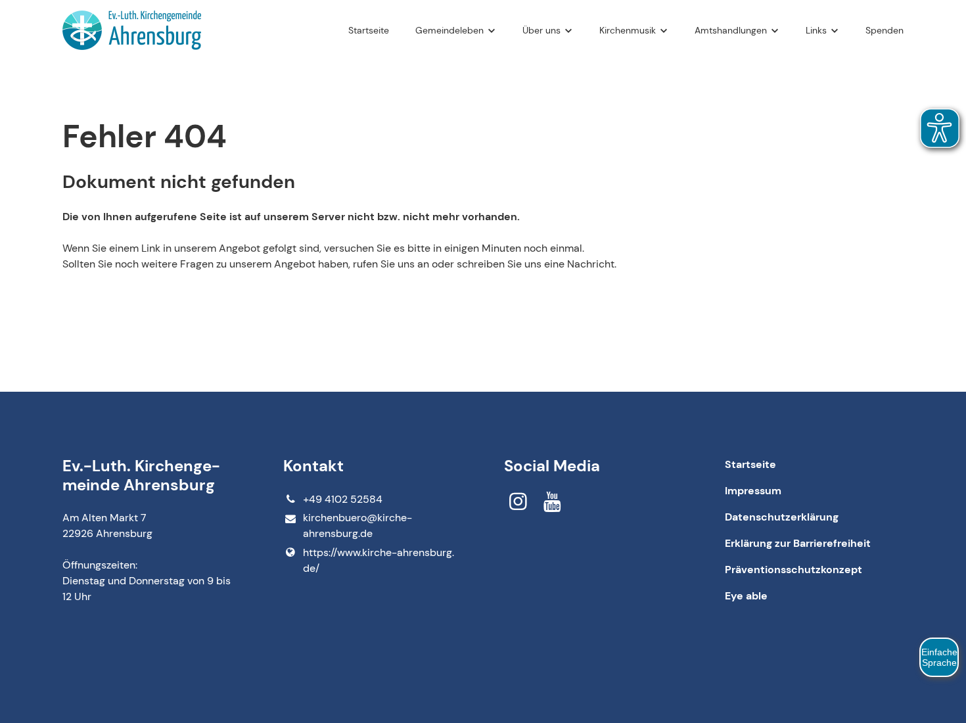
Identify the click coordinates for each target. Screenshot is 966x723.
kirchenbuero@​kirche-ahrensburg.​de (357, 525)
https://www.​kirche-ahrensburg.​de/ (378, 560)
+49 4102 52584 (342, 499)
